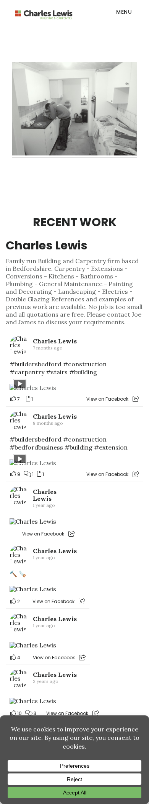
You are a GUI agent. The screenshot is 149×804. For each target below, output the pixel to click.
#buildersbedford (36, 364)
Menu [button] (124, 12)
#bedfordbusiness (36, 447)
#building (83, 372)
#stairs (57, 372)
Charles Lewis (46, 245)
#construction (85, 364)
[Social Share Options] (135, 399)
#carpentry (27, 372)
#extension (111, 447)
